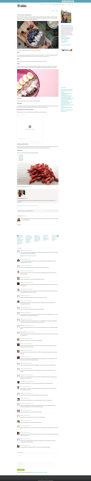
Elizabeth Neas (22, 403)
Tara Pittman (22, 338)
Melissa (21, 438)
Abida (21, 295)
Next (57, 10)
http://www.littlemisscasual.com (30, 255)
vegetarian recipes (27, 186)
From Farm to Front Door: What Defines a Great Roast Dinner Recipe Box (29, 238)
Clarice (21, 425)
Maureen (21, 250)
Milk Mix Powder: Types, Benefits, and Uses (55, 237)
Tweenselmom (22, 282)
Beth (21, 277)
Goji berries (21, 156)
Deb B (21, 386)
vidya (21, 356)
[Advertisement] (67, 70)
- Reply (31, 250)
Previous (53, 10)
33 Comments (36, 205)
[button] (72, 5)
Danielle (21, 420)
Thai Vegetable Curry (65, 101)
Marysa (19, 205)
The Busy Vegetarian (64, 39)
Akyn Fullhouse (22, 270)
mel (20, 432)
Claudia (21, 307)
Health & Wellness (32, 205)
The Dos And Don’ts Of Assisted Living (46, 237)
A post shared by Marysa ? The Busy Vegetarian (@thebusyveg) (30, 141)
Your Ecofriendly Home (64, 41)
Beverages (26, 205)
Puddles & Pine (63, 42)
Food (29, 205)
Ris (20, 398)
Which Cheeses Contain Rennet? (67, 89)
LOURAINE (21, 368)
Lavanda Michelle (22, 381)
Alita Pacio (21, 300)
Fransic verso (22, 343)
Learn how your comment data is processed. (39, 472)
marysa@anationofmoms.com (66, 37)
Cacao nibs (21, 157)
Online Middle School (65, 44)
